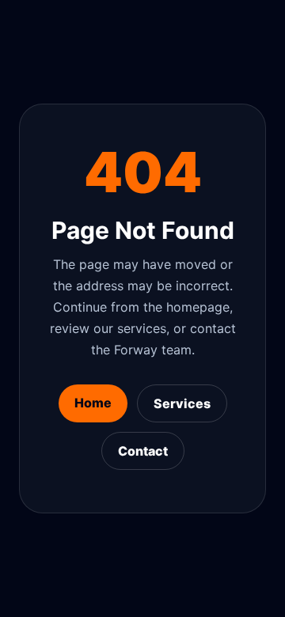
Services (182, 403)
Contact (143, 451)
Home (93, 403)
